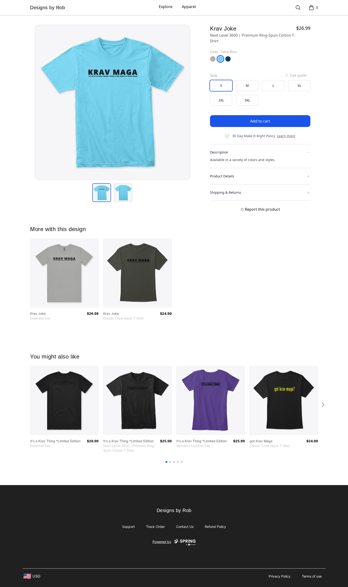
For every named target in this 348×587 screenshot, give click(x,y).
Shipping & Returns (225, 192)
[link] (64, 273)
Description (219, 152)
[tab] (102, 193)
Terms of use (312, 576)
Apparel (189, 6)
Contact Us (184, 527)
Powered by (161, 542)
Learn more (286, 136)
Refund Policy (215, 527)
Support (128, 527)
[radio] (221, 85)
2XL (221, 100)
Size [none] (213, 75)
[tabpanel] (112, 102)
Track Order (155, 527)
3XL (247, 100)
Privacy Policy (279, 576)
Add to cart (260, 121)
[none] (295, 75)
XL (299, 85)
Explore (165, 6)
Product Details (222, 176)
